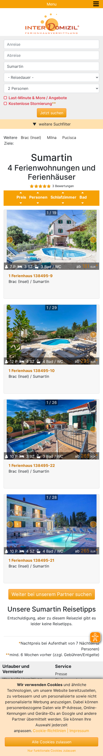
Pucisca (69, 137)
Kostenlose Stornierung (30, 103)
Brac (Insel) (31, 137)
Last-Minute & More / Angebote (38, 97)
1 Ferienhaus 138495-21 (31, 560)
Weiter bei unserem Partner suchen (51, 594)
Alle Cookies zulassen (51, 741)
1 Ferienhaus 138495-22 (32, 465)
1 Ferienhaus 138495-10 (32, 370)
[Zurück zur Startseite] (51, 24)
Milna (52, 137)
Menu (52, 4)
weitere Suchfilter (55, 124)
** (54, 103)
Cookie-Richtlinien (49, 730)
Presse (61, 673)
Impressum (79, 730)
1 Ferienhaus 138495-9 (31, 275)
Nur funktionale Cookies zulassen (52, 750)
